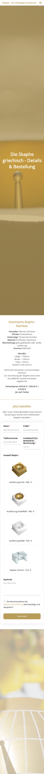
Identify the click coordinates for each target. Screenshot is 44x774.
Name (7, 426)
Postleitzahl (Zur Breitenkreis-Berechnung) (30, 440)
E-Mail (26, 426)
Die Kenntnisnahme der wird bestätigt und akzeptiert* (22, 604)
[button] (40, 3)
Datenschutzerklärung (13, 604)
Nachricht (8, 579)
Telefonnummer (11, 438)
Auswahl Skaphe (11, 455)
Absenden (22, 616)
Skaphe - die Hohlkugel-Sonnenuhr (19, 2)
